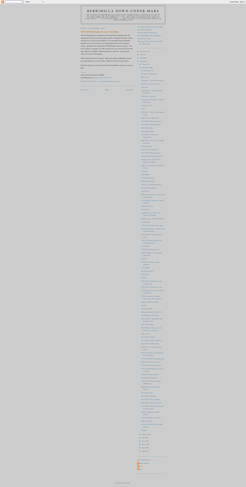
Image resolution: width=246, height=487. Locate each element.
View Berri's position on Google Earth (150, 27)
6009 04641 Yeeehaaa (149, 396)
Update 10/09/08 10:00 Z (150, 302)
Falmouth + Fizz (146, 105)
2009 (142, 58)
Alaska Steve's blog (144, 38)
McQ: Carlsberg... (147, 421)
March (144, 451)
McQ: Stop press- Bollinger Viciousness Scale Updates (151, 297)
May (143, 444)
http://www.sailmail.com (102, 77)
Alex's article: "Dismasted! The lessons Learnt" (151, 319)
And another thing (147, 131)
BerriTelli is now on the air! (150, 362)
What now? (145, 77)
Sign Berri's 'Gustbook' (145, 29)
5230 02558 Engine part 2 (150, 249)
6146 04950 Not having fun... (151, 418)
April (144, 448)
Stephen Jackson (143, 463)
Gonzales (144, 171)
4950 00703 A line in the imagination (150, 135)
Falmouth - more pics (148, 96)
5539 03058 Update (148, 337)
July (143, 438)
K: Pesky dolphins (147, 178)
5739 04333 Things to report (151, 365)
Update (143, 305)
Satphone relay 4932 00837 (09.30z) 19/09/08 (150, 160)
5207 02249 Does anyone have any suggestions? (152, 241)
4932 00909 (145, 174)
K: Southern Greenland (149, 378)
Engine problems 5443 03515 (151, 312)
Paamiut (144, 430)
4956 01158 (145, 191)
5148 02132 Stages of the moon (152, 225)
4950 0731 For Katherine (150, 149)
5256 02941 (145, 274)
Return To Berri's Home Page (147, 32)
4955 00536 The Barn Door (150, 124)
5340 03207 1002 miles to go (151, 287)
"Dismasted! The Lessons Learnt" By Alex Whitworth (149, 42)
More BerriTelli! (146, 308)
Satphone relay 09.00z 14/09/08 (152, 219)
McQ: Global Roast (148, 181)
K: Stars (144, 278)
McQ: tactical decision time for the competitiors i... (153, 195)
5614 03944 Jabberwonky (150, 343)
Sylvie (140, 466)
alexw (140, 469)
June (143, 441)
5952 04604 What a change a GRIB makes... (151, 382)
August (144, 434)
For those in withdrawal (149, 74)
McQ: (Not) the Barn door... (150, 118)
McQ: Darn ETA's (147, 271)
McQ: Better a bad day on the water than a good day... (151, 329)
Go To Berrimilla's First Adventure (149, 35)
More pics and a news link (150, 84)
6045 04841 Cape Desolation (151, 403)
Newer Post (84, 90)
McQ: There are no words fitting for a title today (152, 354)
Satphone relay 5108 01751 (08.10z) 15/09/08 (150, 214)
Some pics (144, 87)
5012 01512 (145, 209)
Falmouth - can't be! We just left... (152, 80)
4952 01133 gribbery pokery (151, 184)
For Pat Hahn (145, 222)
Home (107, 90)
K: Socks (144, 259)
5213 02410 (145, 246)
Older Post (129, 90)
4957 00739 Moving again (150, 153)
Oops (143, 109)
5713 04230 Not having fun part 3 (153, 358)
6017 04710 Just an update (150, 399)
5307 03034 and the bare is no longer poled (151, 282)
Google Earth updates (148, 188)
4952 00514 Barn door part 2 (151, 121)
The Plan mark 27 (147, 70)
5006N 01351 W (147, 206)
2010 (142, 54)
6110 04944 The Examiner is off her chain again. (152, 407)
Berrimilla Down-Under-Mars (123, 11)
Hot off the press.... (147, 393)
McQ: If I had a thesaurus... (150, 315)
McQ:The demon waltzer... (150, 374)
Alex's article (145, 333)
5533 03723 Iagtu (147, 324)
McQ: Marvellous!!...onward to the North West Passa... (153, 230)
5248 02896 (145, 268)
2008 (142, 61)
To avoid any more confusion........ (153, 340)
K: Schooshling (146, 146)
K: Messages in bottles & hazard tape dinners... (152, 291)
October (145, 64)
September (146, 67)
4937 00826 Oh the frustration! (152, 156)
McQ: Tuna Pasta (147, 128)
